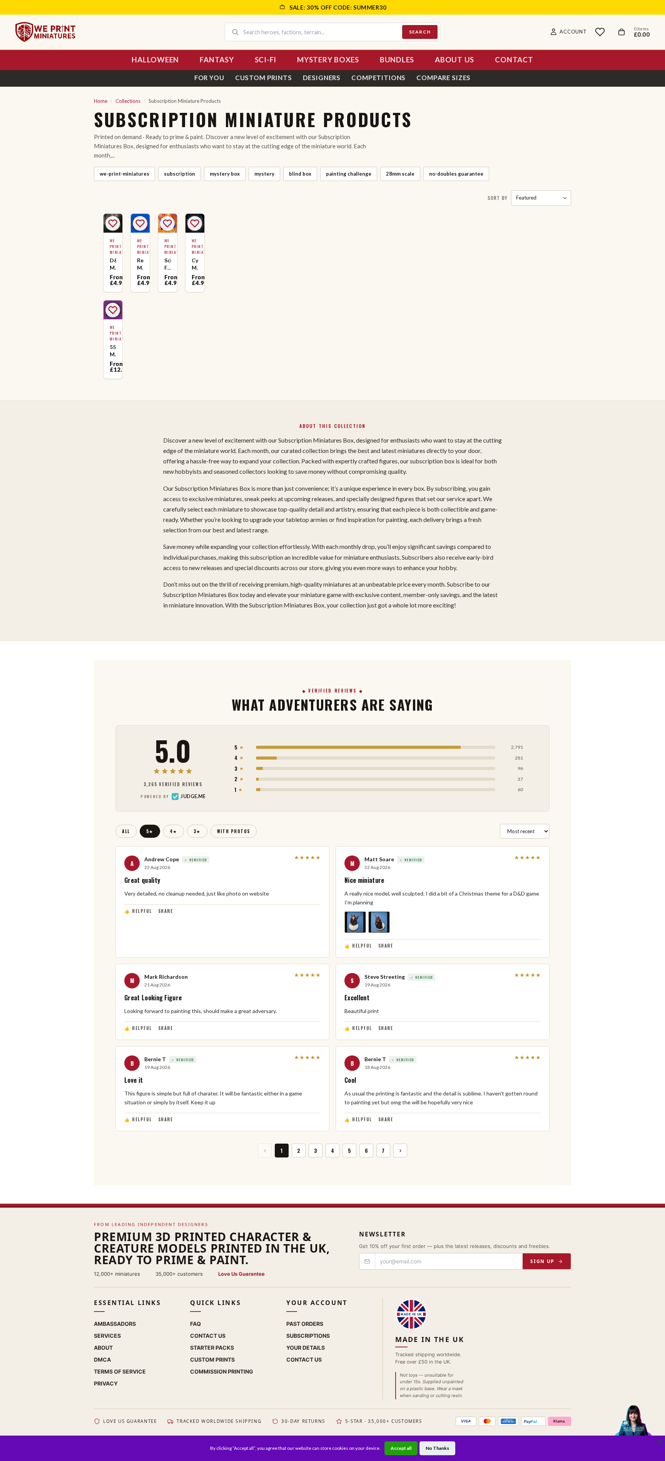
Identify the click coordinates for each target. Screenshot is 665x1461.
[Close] (659, 1441)
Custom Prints (263, 78)
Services (107, 1335)
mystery (264, 174)
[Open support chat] (633, 1428)
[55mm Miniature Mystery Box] (113, 339)
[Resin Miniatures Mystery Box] (140, 253)
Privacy (106, 1383)
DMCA (102, 1359)
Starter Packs (212, 1347)
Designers (322, 78)
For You (209, 78)
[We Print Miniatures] (45, 32)
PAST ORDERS (304, 1323)
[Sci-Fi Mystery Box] (167, 253)
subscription (179, 174)
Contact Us (208, 1335)
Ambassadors (115, 1323)
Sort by (497, 198)
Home (100, 101)
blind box (300, 174)
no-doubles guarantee (456, 174)
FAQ (195, 1323)
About (103, 1347)
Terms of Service (120, 1371)
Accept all (401, 1448)
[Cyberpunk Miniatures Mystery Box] (194, 253)
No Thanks (437, 1448)
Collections (127, 101)
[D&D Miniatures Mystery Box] (113, 253)
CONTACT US (304, 1359)
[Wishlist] (600, 32)
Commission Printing (221, 1371)
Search (420, 32)
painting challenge (348, 174)
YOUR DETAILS (305, 1347)
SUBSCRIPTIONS (308, 1335)
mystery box (225, 174)
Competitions (378, 78)
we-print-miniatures (124, 174)
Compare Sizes (443, 78)
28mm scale (400, 174)
